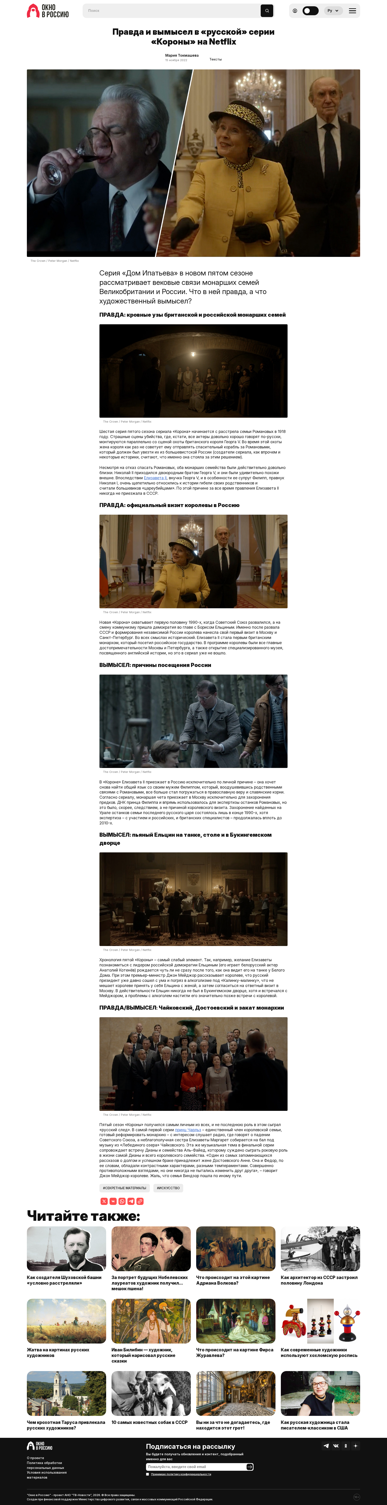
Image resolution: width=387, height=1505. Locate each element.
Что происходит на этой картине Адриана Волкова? (233, 1280)
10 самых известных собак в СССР (150, 1422)
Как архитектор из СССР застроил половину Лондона (319, 1280)
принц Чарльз (188, 1129)
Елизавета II (155, 477)
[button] (257, 8)
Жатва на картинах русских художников (58, 1352)
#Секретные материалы (124, 1188)
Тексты (215, 59)
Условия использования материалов (47, 1475)
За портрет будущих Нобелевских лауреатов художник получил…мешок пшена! (150, 1283)
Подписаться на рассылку (190, 1446)
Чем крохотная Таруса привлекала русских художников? (66, 1425)
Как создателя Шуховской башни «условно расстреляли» (64, 1280)
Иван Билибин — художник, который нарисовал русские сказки (143, 1355)
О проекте (35, 1458)
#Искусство (168, 1188)
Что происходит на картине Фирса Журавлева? (234, 1352)
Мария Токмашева (182, 55)
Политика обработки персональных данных (45, 1465)
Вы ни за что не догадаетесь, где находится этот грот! (233, 1425)
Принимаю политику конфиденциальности (181, 1474)
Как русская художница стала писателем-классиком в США (315, 1425)
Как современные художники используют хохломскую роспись (320, 1352)
